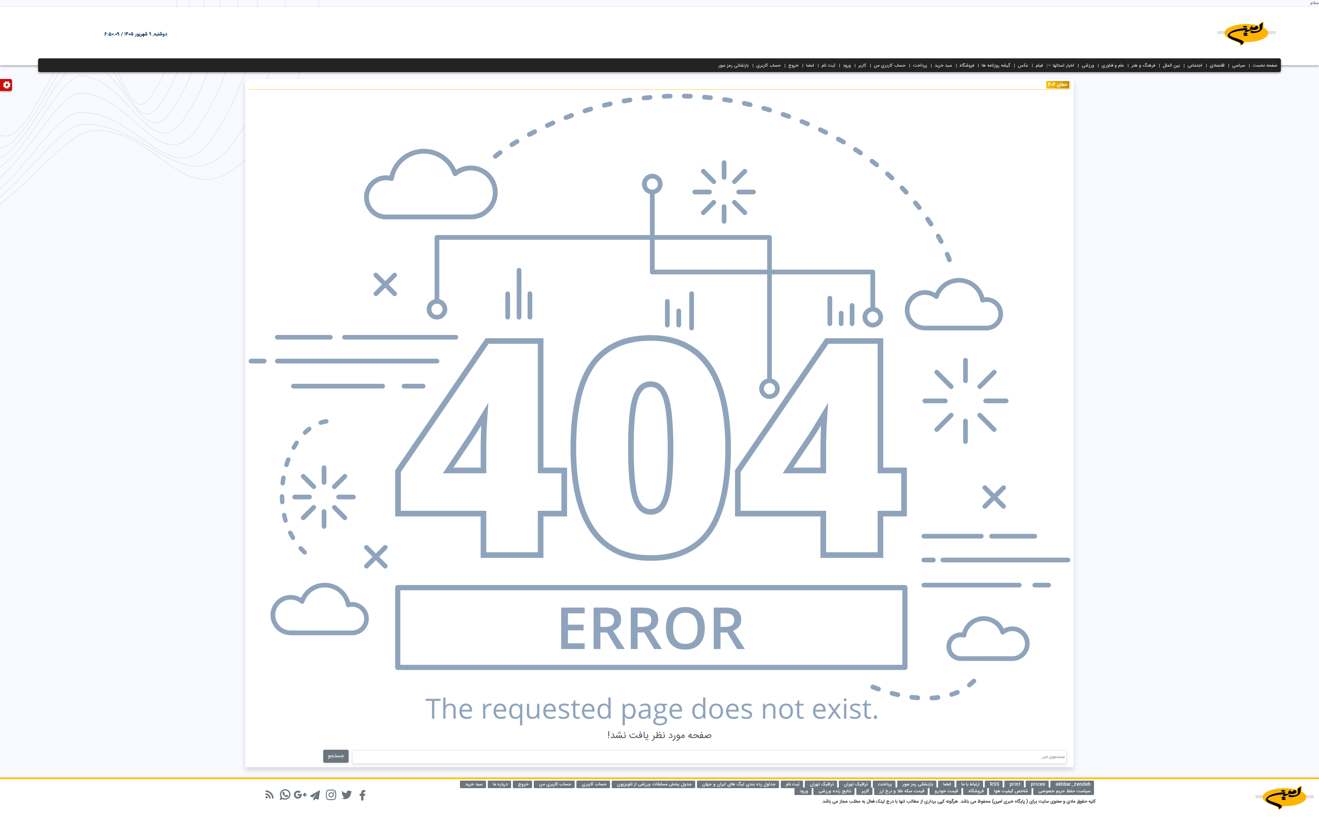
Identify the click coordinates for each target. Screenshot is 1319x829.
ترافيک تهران (856, 784)
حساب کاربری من (889, 65)
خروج (793, 65)
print (1015, 784)
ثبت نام (828, 65)
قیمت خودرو (946, 791)
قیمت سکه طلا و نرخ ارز (901, 791)
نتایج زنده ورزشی (835, 791)
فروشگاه (967, 65)
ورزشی (1088, 65)
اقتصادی (1217, 65)
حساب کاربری (768, 65)
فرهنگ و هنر (1143, 65)
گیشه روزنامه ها (996, 65)
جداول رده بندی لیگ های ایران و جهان (739, 784)
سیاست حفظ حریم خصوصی (1064, 791)
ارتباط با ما (970, 784)
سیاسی (1238, 65)
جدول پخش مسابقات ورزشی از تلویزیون (654, 784)
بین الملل (1171, 65)
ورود (847, 65)
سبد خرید (943, 65)
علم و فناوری (1113, 65)
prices (1038, 784)
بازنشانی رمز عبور (733, 65)
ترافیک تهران (822, 784)
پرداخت (920, 65)
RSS (994, 784)
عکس (1023, 65)
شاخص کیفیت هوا (1011, 791)
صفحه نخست (1265, 65)
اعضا (810, 65)
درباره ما (500, 784)
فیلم (1039, 65)
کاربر (862, 65)
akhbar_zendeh (1073, 784)
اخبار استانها (1063, 65)
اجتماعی (1194, 65)
